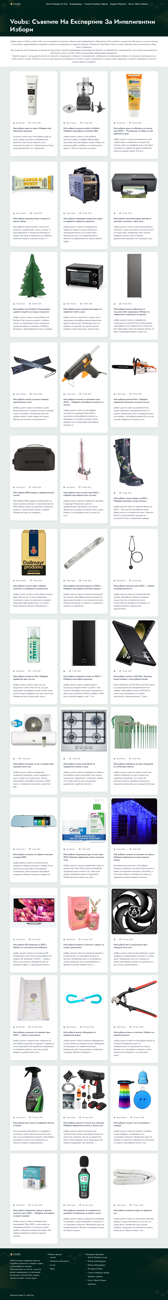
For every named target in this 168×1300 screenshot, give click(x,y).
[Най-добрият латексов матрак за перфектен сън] (134, 1177)
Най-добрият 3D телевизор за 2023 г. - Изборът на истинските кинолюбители (30, 946)
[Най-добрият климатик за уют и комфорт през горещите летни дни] (34, 731)
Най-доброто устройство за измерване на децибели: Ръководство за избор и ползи (82, 1211)
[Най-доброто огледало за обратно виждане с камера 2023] (34, 821)
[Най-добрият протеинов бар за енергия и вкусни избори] (34, 185)
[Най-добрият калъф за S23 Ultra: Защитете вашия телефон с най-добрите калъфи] (134, 643)
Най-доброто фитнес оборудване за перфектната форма (79, 1033)
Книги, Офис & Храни (138, 4)
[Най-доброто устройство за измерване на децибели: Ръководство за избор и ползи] (84, 1177)
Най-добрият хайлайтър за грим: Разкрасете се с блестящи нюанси (133, 765)
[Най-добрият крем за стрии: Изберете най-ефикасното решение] (34, 95)
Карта (52, 1268)
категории (92, 1284)
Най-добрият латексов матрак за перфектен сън (133, 1211)
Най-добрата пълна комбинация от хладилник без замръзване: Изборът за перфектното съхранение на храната (131, 312)
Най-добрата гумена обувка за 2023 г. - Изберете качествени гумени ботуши (131, 499)
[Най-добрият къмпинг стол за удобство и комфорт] (134, 1089)
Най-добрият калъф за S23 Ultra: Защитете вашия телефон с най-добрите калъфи (133, 677)
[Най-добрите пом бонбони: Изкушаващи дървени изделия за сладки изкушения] (34, 276)
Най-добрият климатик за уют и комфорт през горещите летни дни (33, 765)
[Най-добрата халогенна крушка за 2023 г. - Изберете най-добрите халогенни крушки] (84, 552)
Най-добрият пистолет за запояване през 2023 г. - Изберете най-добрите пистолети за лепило (83, 402)
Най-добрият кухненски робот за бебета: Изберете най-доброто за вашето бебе (81, 129)
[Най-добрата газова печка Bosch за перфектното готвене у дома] (84, 731)
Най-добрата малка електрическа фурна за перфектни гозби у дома (82, 310)
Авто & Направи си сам (57, 4)
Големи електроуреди (97, 1261)
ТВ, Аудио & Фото (95, 1268)
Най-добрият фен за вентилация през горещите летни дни (130, 946)
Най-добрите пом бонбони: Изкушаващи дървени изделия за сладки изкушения (31, 310)
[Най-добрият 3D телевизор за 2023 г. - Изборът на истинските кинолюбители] (34, 911)
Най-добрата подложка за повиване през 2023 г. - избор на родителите (31, 1033)
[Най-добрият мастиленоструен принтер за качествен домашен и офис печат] (134, 185)
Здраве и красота (118, 4)
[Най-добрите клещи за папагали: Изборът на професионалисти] (134, 999)
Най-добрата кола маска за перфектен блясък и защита (33, 1124)
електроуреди (76, 4)
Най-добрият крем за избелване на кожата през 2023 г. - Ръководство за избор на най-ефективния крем (133, 131)
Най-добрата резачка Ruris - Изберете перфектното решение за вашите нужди (131, 400)
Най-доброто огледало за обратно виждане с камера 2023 (33, 855)
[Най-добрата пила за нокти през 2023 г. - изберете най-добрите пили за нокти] (84, 459)
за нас (52, 1265)
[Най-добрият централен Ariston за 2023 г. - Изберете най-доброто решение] (84, 643)
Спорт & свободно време (96, 4)
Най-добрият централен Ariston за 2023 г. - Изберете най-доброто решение (82, 677)
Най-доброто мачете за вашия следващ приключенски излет (30, 400)
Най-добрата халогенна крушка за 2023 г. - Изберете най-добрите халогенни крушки (82, 587)
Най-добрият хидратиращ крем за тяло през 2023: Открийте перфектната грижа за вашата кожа (83, 857)
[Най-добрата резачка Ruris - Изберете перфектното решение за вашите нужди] (134, 366)
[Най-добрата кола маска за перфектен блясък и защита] (34, 1089)
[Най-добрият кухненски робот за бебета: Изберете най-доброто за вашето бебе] (84, 95)
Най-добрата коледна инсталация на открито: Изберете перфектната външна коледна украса (134, 857)
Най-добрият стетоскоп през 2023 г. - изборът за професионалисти (134, 587)
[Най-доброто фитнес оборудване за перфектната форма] (84, 999)
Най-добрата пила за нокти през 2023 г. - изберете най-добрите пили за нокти (82, 494)
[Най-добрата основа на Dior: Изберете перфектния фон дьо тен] (34, 643)
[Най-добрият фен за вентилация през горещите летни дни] (134, 911)
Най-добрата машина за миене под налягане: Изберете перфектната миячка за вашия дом (84, 1124)
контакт (53, 1257)
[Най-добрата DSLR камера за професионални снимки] (34, 459)
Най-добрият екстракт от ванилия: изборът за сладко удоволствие (83, 946)
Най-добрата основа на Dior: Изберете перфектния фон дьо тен (30, 677)
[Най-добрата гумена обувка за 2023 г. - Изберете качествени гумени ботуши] (128, 462)
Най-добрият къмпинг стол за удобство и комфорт (132, 1124)
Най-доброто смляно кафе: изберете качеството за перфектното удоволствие (30, 587)
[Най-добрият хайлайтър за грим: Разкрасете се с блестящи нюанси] (134, 731)
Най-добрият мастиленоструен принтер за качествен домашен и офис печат (132, 220)
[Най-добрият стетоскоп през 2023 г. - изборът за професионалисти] (134, 552)
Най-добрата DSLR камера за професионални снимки (33, 494)
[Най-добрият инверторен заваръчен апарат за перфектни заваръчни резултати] (84, 185)
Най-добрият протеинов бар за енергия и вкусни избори (31, 220)
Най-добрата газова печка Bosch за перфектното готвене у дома (79, 765)
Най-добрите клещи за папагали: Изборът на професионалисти (134, 1033)
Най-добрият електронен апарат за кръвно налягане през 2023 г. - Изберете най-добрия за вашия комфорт (33, 1213)
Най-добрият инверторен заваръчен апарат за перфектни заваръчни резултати (82, 220)
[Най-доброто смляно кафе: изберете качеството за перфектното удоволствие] (34, 552)
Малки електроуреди (96, 1265)
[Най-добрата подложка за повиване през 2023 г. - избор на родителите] (34, 999)
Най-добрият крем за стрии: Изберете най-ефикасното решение (32, 129)
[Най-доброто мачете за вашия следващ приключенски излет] (34, 366)
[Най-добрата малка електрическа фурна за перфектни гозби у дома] (84, 276)
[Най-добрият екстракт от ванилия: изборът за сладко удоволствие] (84, 911)
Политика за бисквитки (59, 1261)
